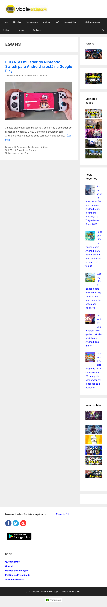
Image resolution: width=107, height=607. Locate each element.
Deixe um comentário (18, 153)
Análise (6, 30)
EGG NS (12, 150)
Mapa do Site (63, 514)
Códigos (37, 30)
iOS (57, 22)
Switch (32, 150)
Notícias (17, 22)
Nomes (21, 30)
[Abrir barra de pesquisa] (103, 30)
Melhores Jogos (92, 22)
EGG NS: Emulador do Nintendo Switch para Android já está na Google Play (38, 66)
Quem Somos (12, 561)
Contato (9, 566)
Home (5, 22)
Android (46, 22)
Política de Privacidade (17, 575)
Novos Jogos (32, 22)
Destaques (22, 147)
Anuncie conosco (14, 579)
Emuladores (33, 147)
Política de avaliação (16, 570)
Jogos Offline (70, 22)
